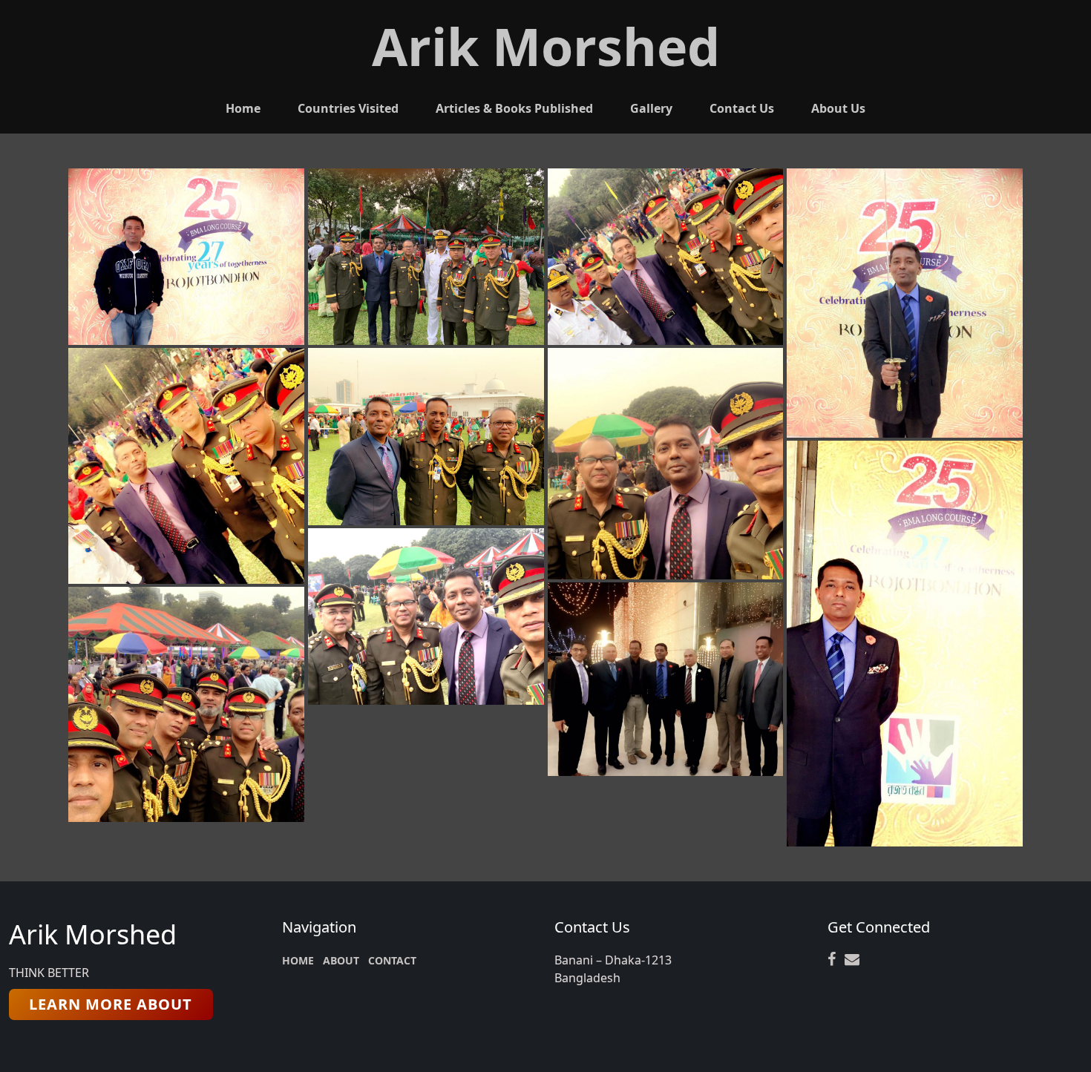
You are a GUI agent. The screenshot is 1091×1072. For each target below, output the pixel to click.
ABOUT (341, 960)
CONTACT (392, 960)
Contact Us (742, 108)
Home (243, 108)
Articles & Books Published (514, 108)
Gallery (651, 108)
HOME (298, 960)
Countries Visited (348, 108)
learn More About (110, 1004)
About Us (838, 108)
